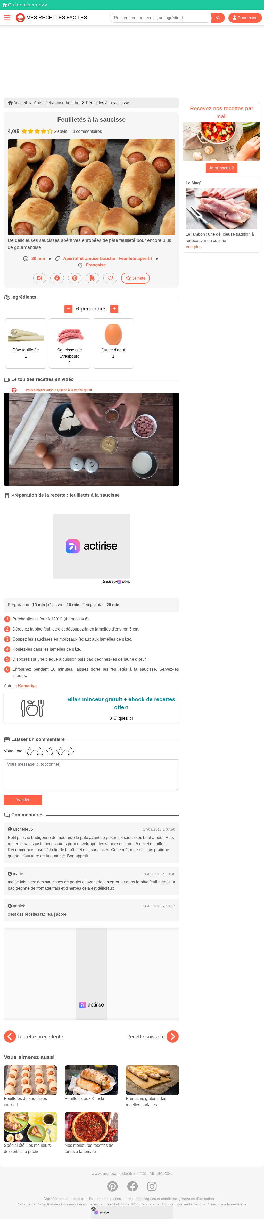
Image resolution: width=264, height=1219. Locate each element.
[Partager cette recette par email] (39, 278)
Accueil (20, 103)
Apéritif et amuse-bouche (56, 103)
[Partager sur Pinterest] (74, 278)
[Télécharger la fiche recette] (92, 278)
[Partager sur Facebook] (57, 278)
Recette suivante (145, 1037)
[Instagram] (152, 1189)
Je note (138, 278)
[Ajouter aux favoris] (110, 278)
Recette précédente (40, 1037)
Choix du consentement (181, 1204)
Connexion (247, 17)
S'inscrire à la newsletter (228, 1204)
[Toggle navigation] (7, 17)
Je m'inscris (220, 168)
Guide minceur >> (27, 4)
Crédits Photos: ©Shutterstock (129, 1204)
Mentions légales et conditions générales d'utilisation (171, 1199)
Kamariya (27, 686)
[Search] (218, 18)
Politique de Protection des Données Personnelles (57, 1204)
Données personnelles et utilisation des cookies (82, 1199)
